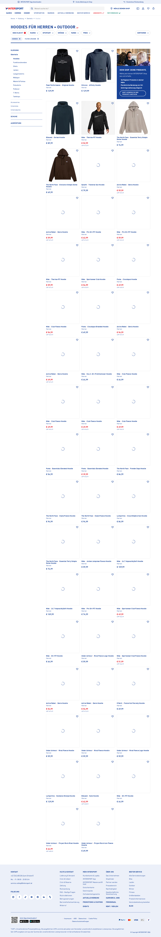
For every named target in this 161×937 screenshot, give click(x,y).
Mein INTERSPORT (90, 872)
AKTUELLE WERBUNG (91, 898)
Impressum (68, 918)
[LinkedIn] (43, 897)
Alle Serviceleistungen (137, 876)
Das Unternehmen (112, 876)
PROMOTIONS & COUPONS (93, 902)
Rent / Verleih (112, 906)
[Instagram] (13, 897)
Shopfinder (110, 879)
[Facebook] (19, 897)
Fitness (131, 892)
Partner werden (111, 882)
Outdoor (132, 886)
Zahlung (63, 886)
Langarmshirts (18, 74)
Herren (13, 18)
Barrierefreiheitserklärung (69, 902)
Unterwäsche (15, 110)
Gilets (15, 66)
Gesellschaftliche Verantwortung (112, 893)
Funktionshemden (20, 62)
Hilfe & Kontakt (67, 872)
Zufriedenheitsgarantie (91, 894)
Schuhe (14, 116)
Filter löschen (30, 39)
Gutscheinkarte (88, 887)
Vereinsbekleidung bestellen (139, 902)
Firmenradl (111, 902)
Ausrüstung (16, 123)
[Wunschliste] (148, 8)
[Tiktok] (25, 897)
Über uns (110, 872)
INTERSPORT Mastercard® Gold (93, 883)
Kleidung (21, 18)
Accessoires (15, 102)
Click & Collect (65, 879)
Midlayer (16, 78)
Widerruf (63, 905)
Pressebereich (111, 886)
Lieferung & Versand (67, 876)
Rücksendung (65, 889)
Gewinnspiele (88, 891)
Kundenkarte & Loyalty (91, 876)
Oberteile (30, 18)
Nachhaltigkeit (111, 889)
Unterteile (14, 106)
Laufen (131, 882)
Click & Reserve (65, 882)
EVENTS (86, 906)
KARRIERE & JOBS (113, 898)
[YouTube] (31, 897)
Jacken (15, 70)
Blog (131, 906)
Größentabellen (134, 895)
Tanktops (16, 96)
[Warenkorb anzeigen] (153, 8)
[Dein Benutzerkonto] (143, 8)
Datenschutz (83, 918)
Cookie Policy (93, 918)
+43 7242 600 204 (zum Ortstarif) (22, 876)
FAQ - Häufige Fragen (67, 892)
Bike (130, 879)
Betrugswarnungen (67, 899)
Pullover (16, 89)
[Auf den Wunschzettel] (77, 51)
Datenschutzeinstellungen (80, 921)
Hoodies (16, 59)
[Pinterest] (37, 897)
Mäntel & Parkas (19, 81)
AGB (75, 918)
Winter (131, 889)
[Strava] (49, 897)
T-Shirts (16, 93)
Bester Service (135, 872)
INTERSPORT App (89, 879)
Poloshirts (17, 85)
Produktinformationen (137, 899)
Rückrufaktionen (66, 895)
